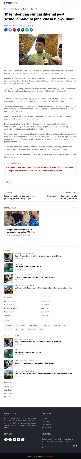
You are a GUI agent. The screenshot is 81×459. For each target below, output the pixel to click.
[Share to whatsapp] (27, 30)
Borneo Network (47, 456)
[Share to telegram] (31, 30)
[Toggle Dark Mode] (68, 2)
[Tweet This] (10, 30)
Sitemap (45, 419)
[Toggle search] (71, 3)
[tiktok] (22, 439)
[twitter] (14, 439)
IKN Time (7, 397)
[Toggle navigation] (75, 2)
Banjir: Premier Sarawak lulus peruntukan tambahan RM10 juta (35, 171)
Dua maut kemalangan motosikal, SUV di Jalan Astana (34, 277)
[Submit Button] (74, 446)
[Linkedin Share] (18, 30)
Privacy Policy (46, 428)
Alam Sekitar (19, 253)
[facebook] (60, 2)
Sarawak (26, 253)
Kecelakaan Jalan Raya (21, 275)
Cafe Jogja (8, 390)
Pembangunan (19, 285)
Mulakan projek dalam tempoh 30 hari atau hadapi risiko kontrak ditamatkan (41, 167)
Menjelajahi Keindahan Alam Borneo (28, 267)
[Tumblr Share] (22, 30)
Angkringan (9, 387)
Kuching (31, 275)
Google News (46, 425)
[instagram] (63, 2)
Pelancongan (18, 264)
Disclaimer (45, 422)
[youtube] (18, 439)
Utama (8, 182)
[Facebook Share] (6, 30)
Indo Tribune (9, 393)
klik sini (10, 427)
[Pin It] (14, 30)
